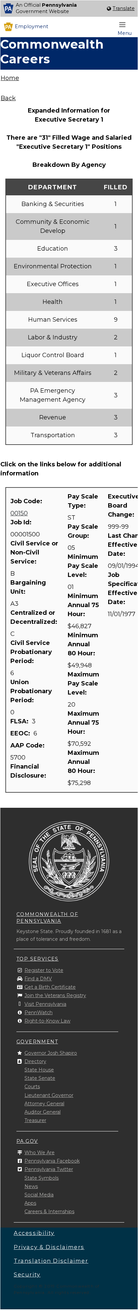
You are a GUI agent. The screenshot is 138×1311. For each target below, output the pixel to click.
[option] (69, 8)
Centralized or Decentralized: (34, 617)
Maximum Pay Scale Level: (83, 683)
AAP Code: (28, 745)
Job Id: (21, 522)
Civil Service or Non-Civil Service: (34, 552)
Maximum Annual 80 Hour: (83, 762)
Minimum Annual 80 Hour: (83, 644)
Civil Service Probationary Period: (31, 652)
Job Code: (27, 501)
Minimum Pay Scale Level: (83, 566)
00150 (19, 513)
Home (10, 78)
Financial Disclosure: (29, 771)
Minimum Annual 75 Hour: (83, 605)
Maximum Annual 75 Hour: (83, 722)
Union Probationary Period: (31, 691)
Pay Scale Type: (83, 501)
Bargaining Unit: (28, 587)
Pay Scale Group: (83, 531)
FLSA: (20, 721)
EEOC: (21, 733)
